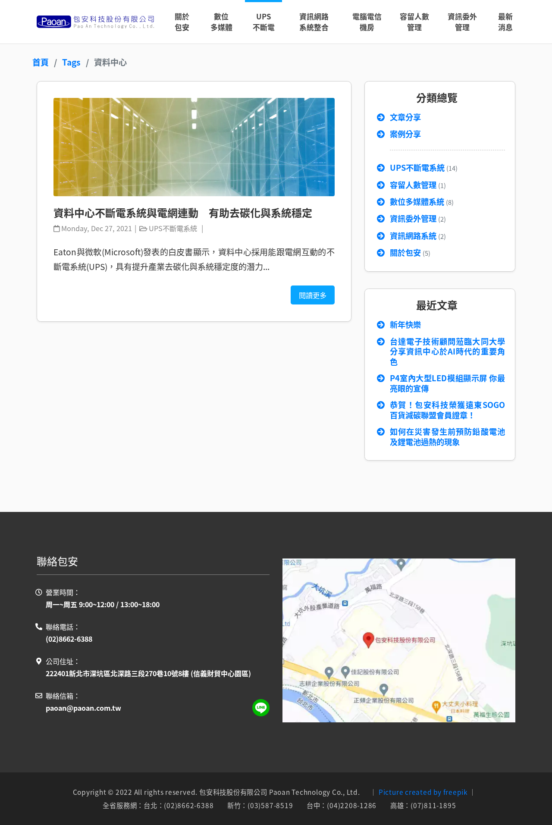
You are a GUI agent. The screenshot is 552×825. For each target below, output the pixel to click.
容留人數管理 (418, 185)
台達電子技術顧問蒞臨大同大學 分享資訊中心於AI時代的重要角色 (447, 351)
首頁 (40, 62)
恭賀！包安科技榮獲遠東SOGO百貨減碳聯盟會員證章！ (447, 410)
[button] (221, 22)
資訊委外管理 (418, 218)
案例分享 (405, 134)
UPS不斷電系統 (424, 168)
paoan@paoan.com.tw (83, 708)
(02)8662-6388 (69, 639)
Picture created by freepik (423, 792)
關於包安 (410, 253)
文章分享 (405, 117)
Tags (71, 62)
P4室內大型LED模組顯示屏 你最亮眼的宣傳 (447, 383)
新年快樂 (405, 325)
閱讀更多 (312, 295)
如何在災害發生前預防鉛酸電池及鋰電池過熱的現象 (447, 437)
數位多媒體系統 (422, 202)
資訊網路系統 (418, 236)
